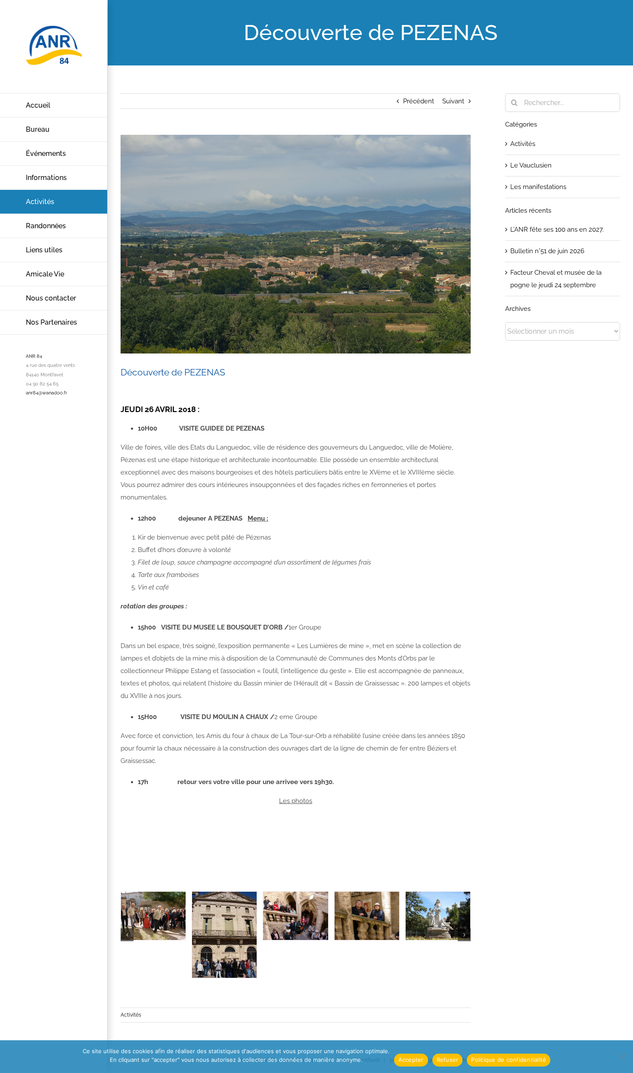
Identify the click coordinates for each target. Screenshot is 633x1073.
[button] (127, 934)
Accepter (411, 1059)
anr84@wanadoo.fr (46, 393)
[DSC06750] (367, 916)
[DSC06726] (153, 916)
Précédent (418, 101)
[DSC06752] (438, 916)
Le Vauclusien (531, 165)
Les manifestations (538, 187)
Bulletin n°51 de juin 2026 (547, 251)
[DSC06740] (224, 935)
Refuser (448, 1059)
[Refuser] (622, 1056)
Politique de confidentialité (508, 1059)
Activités (131, 1015)
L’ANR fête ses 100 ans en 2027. (557, 229)
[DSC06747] (295, 916)
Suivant (453, 101)
